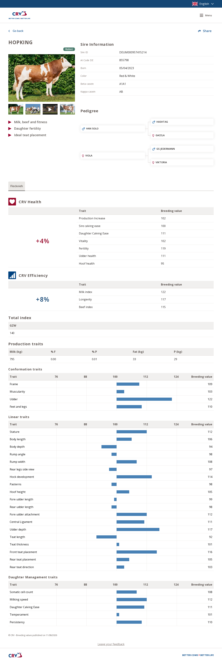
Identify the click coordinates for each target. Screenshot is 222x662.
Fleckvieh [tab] (16, 186)
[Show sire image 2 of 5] (15, 109)
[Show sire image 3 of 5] (32, 109)
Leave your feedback (111, 644)
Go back (18, 31)
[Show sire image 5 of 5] (67, 109)
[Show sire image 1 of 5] (41, 78)
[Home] (19, 15)
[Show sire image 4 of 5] (50, 109)
